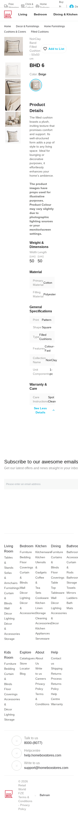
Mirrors (71, 592)
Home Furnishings (54, 26)
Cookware (42, 598)
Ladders (72, 598)
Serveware (42, 638)
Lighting (9, 618)
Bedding (25, 557)
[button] (54, 48)
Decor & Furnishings (27, 26)
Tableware (57, 592)
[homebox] (9, 14)
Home (7, 26)
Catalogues (27, 658)
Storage (9, 638)
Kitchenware (43, 552)
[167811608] (36, 85)
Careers (40, 678)
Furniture (26, 552)
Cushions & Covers (15, 31)
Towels (71, 587)
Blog (23, 673)
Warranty (57, 704)
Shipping (56, 668)
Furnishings (12, 588)
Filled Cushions (40, 31)
